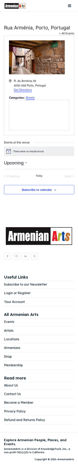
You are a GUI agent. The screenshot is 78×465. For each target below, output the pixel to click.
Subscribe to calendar (37, 190)
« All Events (66, 33)
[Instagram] (16, 256)
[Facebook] (7, 256)
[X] (34, 256)
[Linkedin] (25, 256)
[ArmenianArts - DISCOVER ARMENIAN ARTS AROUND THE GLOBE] (15, 6)
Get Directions (23, 90)
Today (39, 175)
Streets (30, 98)
